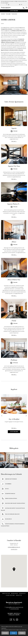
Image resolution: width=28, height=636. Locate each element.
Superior (14, 128)
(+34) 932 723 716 (14, 549)
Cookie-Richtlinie (10, 595)
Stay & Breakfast (14, 419)
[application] (14, 630)
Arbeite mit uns (6, 593)
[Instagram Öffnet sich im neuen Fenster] (17, 619)
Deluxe (14, 242)
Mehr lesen (13, 141)
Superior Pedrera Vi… (14, 204)
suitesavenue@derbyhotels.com (14, 547)
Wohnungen (8, 13)
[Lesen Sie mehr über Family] (14, 308)
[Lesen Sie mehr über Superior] (14, 116)
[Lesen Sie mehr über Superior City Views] (14, 154)
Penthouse (14, 360)
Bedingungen (14, 593)
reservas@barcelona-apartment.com (14, 607)
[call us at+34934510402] (23, 7)
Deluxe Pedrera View (14, 280)
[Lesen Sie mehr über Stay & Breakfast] (14, 404)
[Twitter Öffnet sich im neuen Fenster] (14, 619)
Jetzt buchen (14, 10)
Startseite (3, 13)
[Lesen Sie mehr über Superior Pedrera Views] (14, 192)
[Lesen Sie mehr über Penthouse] (14, 348)
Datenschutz (22, 593)
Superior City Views (14, 166)
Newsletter (19, 595)
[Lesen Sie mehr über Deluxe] (14, 230)
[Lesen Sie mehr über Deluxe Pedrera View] (14, 267)
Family (14, 321)
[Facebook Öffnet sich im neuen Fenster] (11, 619)
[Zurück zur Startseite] (6, 7)
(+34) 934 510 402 (14, 608)
